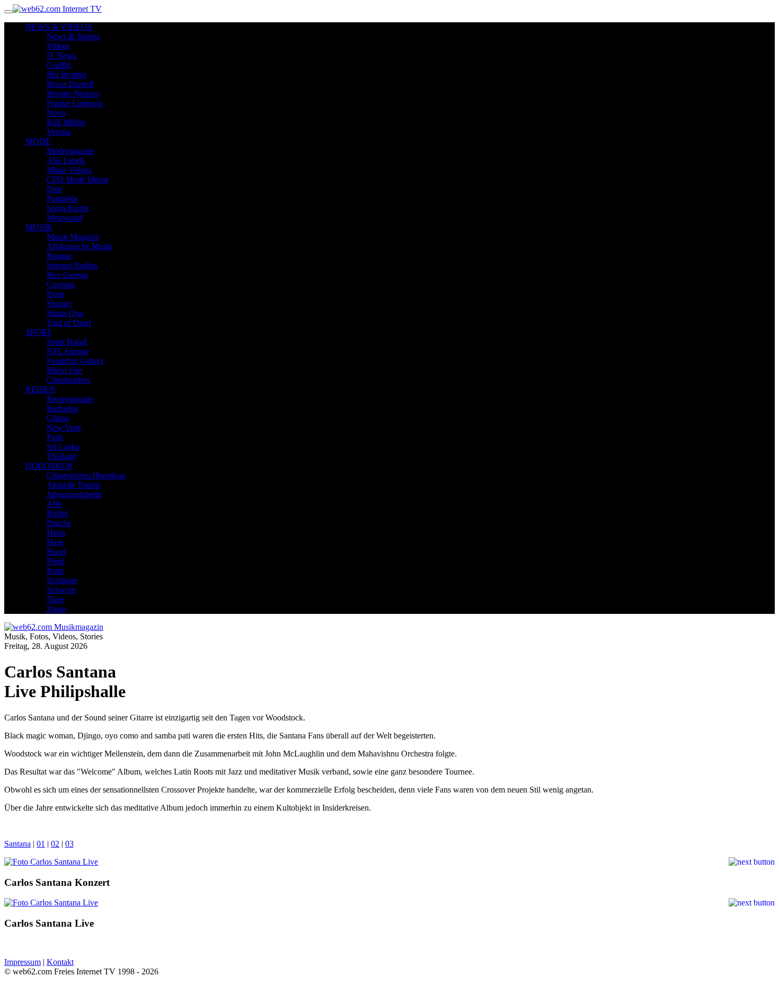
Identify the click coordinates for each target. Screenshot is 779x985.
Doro (55, 293)
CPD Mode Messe (78, 179)
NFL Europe (68, 351)
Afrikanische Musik (80, 246)
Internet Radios (72, 265)
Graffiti (59, 64)
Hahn (56, 532)
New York (64, 427)
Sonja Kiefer (68, 208)
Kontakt (60, 961)
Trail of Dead (69, 322)
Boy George (67, 274)
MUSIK (39, 227)
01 (41, 843)
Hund (56, 551)
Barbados (62, 408)
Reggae (59, 255)
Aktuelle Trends (73, 484)
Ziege (56, 608)
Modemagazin (70, 150)
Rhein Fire (64, 370)
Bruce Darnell (70, 84)
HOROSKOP (49, 465)
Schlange (62, 580)
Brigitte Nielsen (73, 93)
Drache (59, 522)
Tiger (55, 599)
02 (55, 843)
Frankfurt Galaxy (75, 360)
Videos (58, 45)
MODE (38, 141)
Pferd (56, 561)
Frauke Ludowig (75, 103)
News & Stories (73, 36)
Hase (55, 542)
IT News (61, 55)
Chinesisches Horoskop (86, 475)
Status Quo (65, 313)
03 (69, 843)
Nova (56, 112)
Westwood (64, 217)
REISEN (40, 389)
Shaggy (59, 303)
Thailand (61, 456)
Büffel (57, 513)
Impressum (22, 961)
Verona (58, 131)
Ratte (55, 570)
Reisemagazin (70, 398)
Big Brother (66, 74)
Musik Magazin (73, 236)
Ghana (58, 418)
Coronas (61, 284)
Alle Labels (66, 160)
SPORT (38, 332)
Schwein (61, 589)
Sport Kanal (67, 341)
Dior (54, 189)
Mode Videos (69, 169)
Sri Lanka (63, 446)
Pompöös (62, 198)
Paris (55, 437)
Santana (17, 843)
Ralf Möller (66, 122)
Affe (54, 503)
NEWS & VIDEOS (58, 26)
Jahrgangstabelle (74, 494)
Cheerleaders (68, 379)
